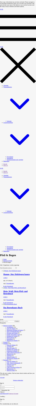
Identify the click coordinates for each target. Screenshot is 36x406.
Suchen (17, 321)
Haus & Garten (11, 348)
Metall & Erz (10, 354)
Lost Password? (4, 393)
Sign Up (5, 165)
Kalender (9, 121)
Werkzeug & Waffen (12, 340)
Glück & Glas (10, 364)
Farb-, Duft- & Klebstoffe (13, 363)
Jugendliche (10, 158)
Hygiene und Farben (12, 333)
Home (5, 259)
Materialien (6, 161)
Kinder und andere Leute (13, 334)
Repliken (5, 343)
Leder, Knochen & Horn (13, 367)
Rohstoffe (6, 360)
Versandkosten (10, 283)
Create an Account (13, 393)
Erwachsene (10, 156)
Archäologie (10, 327)
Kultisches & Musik (12, 351)
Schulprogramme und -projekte (15, 159)
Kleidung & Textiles (12, 336)
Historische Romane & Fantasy (15, 330)
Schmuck (9, 355)
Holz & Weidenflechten (13, 331)
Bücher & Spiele (7, 260)
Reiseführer (10, 339)
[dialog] (18, 402)
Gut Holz (9, 346)
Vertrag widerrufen (18, 380)
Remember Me (6, 390)
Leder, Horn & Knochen (13, 352)
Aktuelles (5, 85)
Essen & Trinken (11, 328)
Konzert (5, 342)
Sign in (2, 392)
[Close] (0, 385)
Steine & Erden (11, 357)
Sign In (5, 164)
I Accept (2, 377)
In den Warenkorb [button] (8, 286)
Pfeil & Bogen (10, 337)
